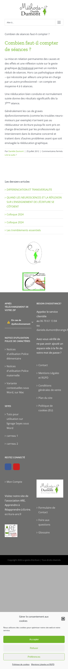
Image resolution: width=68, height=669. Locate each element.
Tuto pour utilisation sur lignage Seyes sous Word (18, 421)
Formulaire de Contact (46, 510)
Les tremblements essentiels (24, 230)
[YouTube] (16, 466)
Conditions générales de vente (49, 388)
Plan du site (45, 398)
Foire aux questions (44, 522)
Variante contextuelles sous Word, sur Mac (18, 388)
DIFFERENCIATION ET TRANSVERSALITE (29, 189)
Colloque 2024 (15, 214)
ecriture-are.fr (13, 514)
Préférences (34, 656)
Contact (43, 365)
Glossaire (44, 532)
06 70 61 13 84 (48, 321)
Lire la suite (10, 154)
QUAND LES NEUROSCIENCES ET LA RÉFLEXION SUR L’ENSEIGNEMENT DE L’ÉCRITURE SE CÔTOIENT (34, 202)
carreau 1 (12, 436)
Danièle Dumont (16, 151)
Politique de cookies (21, 664)
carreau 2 (12, 443)
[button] (63, 618)
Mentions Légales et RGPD (42, 664)
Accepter (34, 639)
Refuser (34, 648)
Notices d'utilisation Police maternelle (17, 371)
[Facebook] (8, 466)
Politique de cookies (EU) (45, 408)
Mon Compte (14, 482)
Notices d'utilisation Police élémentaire (17, 354)
